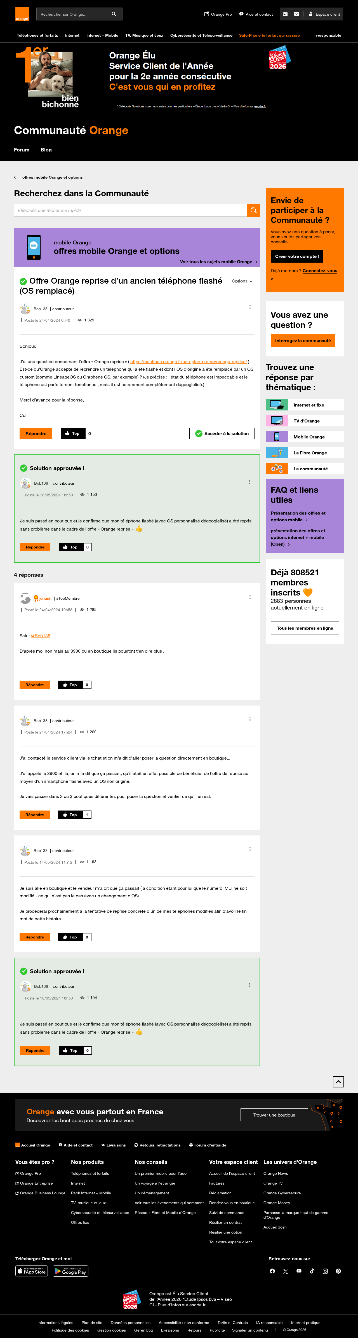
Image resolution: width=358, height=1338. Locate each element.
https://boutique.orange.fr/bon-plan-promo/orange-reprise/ (188, 361)
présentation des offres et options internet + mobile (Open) (298, 537)
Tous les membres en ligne (305, 628)
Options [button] (240, 281)
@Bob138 (40, 635)
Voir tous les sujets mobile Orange (216, 261)
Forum (21, 149)
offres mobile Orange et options (52, 177)
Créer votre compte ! (297, 256)
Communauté (71, 130)
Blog (46, 149)
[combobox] (130, 210)
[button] (250, 307)
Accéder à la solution (226, 433)
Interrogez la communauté (303, 340)
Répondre (35, 433)
